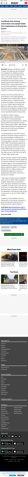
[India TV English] (15, 3)
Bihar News (3, 407)
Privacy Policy (21, 459)
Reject (20, 475)
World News (3, 379)
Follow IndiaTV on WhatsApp (13, 234)
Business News (4, 392)
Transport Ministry (6, 230)
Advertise (3, 347)
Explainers (3, 390)
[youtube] (12, 436)
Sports (20, 6)
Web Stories (3, 360)
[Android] (22, 0)
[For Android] (6, 451)
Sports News (4, 386)
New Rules (13, 227)
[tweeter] (5, 436)
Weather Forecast (5, 367)
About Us (3, 345)
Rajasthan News (17, 409)
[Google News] (4, 65)
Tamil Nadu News (5, 419)
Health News (4, 394)
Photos (2, 380)
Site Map (6, 459)
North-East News (5, 417)
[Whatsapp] (23, 65)
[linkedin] (16, 436)
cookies (5, 475)
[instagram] (9, 436)
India (11, 6)
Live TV (2, 356)
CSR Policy (10, 461)
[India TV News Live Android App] (6, 443)
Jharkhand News (5, 413)
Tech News (3, 388)
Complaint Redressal (5, 349)
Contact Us (3, 343)
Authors (2, 358)
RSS (19, 461)
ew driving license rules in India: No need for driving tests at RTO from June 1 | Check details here (13, 209)
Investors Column (5, 353)
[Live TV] (26, 3)
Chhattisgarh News (5, 422)
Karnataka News (4, 428)
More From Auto (14, 249)
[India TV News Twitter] (25, 0)
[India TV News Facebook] (24, 0)
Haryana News (4, 411)
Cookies (4, 472)
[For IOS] (18, 451)
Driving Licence (5, 227)
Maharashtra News (18, 407)
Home (2, 6)
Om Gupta (8, 31)
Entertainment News (5, 384)
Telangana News (17, 411)
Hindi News (3, 354)
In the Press (3, 351)
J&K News (3, 426)
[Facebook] (2, 436)
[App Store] (18, 443)
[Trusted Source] (12, 65)
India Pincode (4, 369)
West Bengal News (18, 413)
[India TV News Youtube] (26, 0)
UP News (3, 420)
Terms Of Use (13, 459)
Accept (12, 475)
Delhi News (3, 409)
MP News (3, 415)
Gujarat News (4, 424)
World (15, 6)
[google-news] (19, 436)
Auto (5, 18)
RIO (15, 461)
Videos (7, 6)
